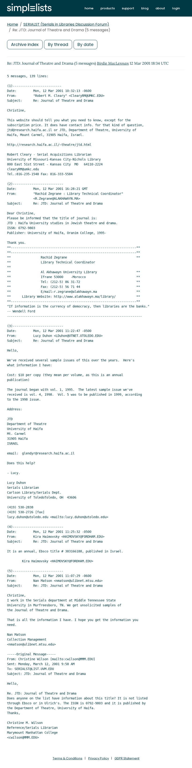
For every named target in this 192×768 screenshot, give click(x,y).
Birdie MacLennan (113, 63)
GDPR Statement (126, 758)
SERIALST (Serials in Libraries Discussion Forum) (66, 24)
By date (85, 44)
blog (144, 8)
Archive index (25, 44)
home (89, 8)
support (128, 8)
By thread (58, 44)
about (160, 8)
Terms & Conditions (67, 758)
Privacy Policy (98, 758)
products (107, 8)
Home (12, 24)
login (176, 8)
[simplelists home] (29, 8)
